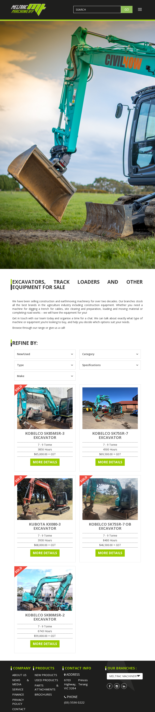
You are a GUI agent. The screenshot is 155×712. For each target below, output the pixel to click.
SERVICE (17, 689)
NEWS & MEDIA (20, 682)
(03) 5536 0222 (74, 702)
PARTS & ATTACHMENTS (47, 687)
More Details (45, 462)
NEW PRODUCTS (46, 675)
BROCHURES (43, 694)
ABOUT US (19, 675)
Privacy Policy (18, 702)
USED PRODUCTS (46, 680)
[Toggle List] (72, 354)
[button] (125, 676)
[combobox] (41, 354)
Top (146, 703)
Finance (18, 694)
